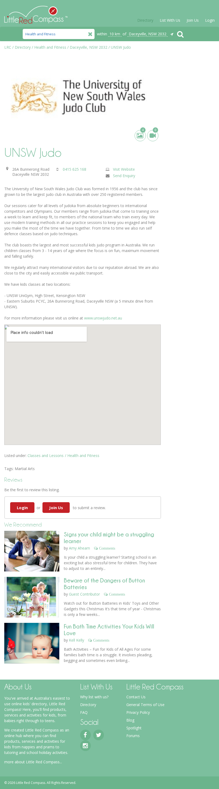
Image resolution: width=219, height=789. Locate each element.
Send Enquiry (124, 175)
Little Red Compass (35, 12)
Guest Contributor (84, 594)
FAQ (84, 712)
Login (210, 20)
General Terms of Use (145, 704)
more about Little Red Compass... (33, 761)
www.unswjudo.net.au (103, 318)
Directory (145, 20)
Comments (107, 548)
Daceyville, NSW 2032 (147, 33)
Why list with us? (94, 696)
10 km (115, 33)
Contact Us (136, 696)
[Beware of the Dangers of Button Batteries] (31, 602)
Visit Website (124, 169)
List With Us (170, 20)
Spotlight (134, 727)
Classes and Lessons (46, 455)
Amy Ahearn (79, 548)
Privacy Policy (138, 712)
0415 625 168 (74, 169)
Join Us (193, 20)
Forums (133, 735)
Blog (130, 720)
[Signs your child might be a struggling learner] (31, 556)
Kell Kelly (76, 640)
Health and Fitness (83, 455)
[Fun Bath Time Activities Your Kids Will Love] (31, 648)
